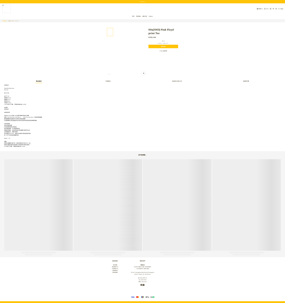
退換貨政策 (115, 270)
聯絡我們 (163, 46)
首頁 (133, 16)
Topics (151, 16)
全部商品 (4, 20)
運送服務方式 (115, 267)
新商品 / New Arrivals (13, 20)
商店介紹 (144, 16)
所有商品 (138, 16)
